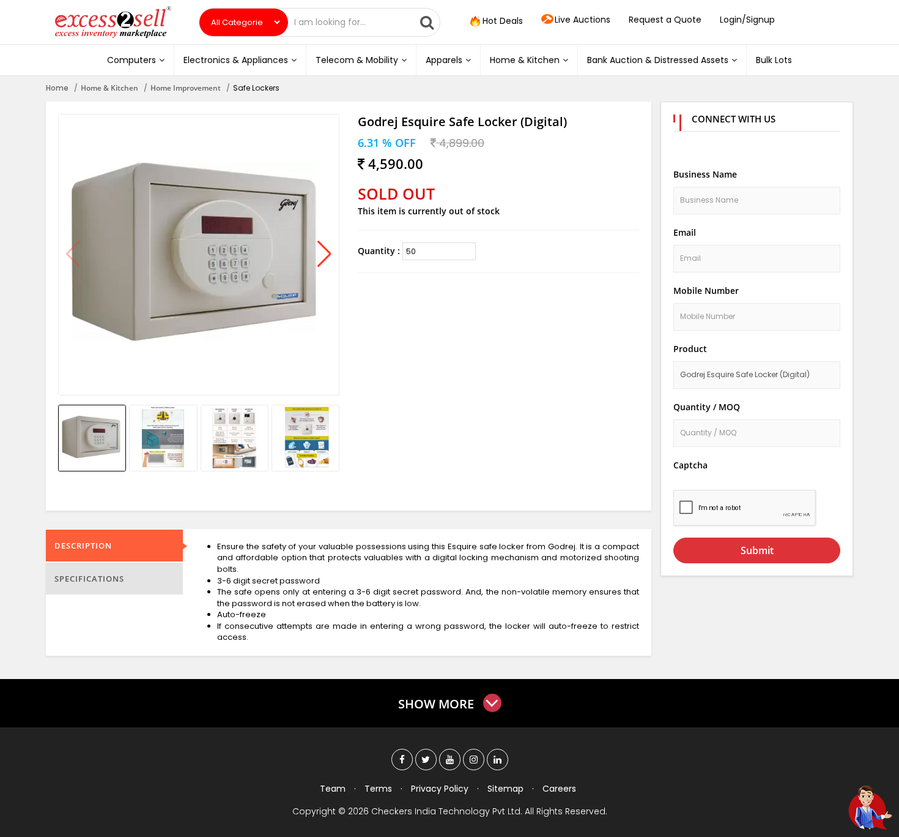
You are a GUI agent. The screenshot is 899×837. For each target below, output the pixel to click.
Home (57, 88)
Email (684, 232)
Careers (559, 789)
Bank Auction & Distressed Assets (657, 60)
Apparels (444, 60)
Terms (378, 789)
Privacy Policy (439, 789)
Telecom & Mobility (357, 60)
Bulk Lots (774, 60)
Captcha (690, 465)
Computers (131, 60)
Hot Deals (501, 21)
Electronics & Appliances (235, 60)
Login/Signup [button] (747, 19)
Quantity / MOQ (706, 407)
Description (83, 545)
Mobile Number (706, 290)
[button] (324, 254)
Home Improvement (185, 88)
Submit (757, 550)
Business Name (705, 174)
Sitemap (505, 789)
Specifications (89, 578)
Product (690, 349)
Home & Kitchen (525, 60)
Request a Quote (665, 19)
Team (333, 789)
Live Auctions (582, 19)
